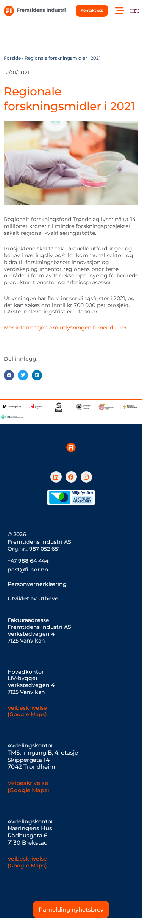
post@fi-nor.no (28, 570)
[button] (9, 375)
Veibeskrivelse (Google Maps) (27, 711)
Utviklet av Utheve (33, 598)
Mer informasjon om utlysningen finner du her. (66, 327)
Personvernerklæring (37, 584)
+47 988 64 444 (28, 561)
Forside (12, 58)
